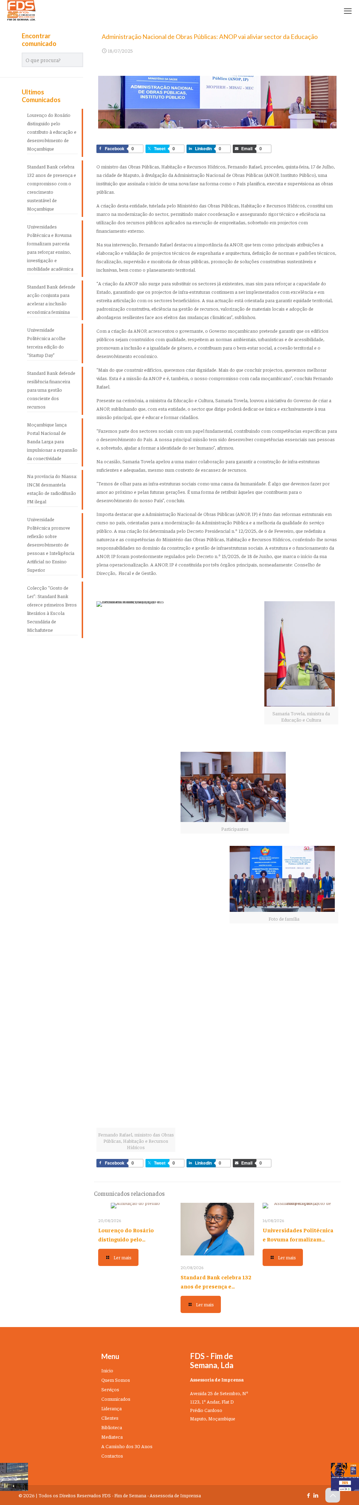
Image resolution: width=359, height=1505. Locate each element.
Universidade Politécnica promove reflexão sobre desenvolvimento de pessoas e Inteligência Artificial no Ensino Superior (50, 544)
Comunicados (115, 1398)
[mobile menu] (348, 10)
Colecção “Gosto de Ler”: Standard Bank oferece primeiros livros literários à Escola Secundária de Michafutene (52, 608)
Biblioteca (111, 1427)
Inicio (107, 1370)
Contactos (112, 1455)
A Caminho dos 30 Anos (127, 1446)
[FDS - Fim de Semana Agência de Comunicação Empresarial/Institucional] (21, 10)
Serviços (110, 1389)
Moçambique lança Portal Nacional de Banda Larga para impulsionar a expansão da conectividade (52, 441)
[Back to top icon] (332, 1495)
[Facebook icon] (308, 1495)
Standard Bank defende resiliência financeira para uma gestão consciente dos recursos (51, 390)
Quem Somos (115, 1380)
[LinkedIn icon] (315, 1495)
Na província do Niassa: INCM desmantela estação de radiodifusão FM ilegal (52, 488)
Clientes (109, 1417)
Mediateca (112, 1436)
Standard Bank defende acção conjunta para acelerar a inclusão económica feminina (51, 299)
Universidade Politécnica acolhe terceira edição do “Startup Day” (46, 342)
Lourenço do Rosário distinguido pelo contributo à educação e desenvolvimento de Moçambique (51, 132)
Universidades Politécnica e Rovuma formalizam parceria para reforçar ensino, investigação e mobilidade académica (50, 247)
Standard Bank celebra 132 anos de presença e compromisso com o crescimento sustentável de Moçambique (51, 187)
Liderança (111, 1408)
